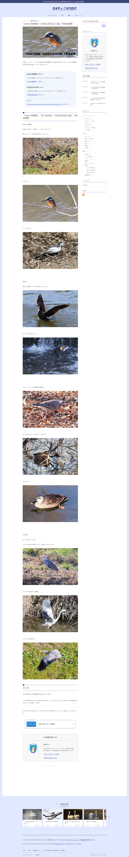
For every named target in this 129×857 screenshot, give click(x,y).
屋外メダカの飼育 (92, 170)
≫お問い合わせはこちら (50, 757)
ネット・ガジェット (52, 15)
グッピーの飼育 (91, 167)
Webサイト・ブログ (90, 121)
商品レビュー (88, 141)
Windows (88, 123)
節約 (86, 143)
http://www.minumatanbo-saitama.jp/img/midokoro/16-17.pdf (45, 104)
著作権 (87, 145)
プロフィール (78, 15)
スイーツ (88, 136)
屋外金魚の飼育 (91, 172)
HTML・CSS (89, 118)
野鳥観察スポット (36, 20)
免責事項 (37, 854)
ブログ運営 (88, 130)
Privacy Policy (59, 843)
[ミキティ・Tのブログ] (64, 8)
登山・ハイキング (90, 163)
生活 (62, 15)
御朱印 (87, 161)
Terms (69, 843)
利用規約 (83, 840)
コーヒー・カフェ (90, 158)
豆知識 (87, 147)
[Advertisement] (50, 779)
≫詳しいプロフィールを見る (51, 754)
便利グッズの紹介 (89, 138)
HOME (24, 850)
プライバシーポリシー (72, 840)
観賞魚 (87, 165)
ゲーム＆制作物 (89, 156)
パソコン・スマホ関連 (91, 127)
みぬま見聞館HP (32, 81)
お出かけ (88, 154)
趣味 (69, 15)
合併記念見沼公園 (32, 94)
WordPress (88, 125)
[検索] (103, 25)
